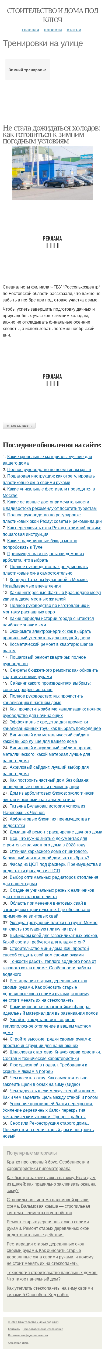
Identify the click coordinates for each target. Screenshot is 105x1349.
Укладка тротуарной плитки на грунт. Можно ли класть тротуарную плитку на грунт (50, 925)
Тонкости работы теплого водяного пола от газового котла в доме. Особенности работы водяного (49, 967)
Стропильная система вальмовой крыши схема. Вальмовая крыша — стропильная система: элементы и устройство (48, 1206)
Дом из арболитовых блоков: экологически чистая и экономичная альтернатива (48, 796)
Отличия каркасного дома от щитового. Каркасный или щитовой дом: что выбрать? (46, 854)
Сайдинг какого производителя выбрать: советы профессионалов (47, 686)
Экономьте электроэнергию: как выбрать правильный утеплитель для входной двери (47, 634)
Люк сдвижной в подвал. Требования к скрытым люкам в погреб (45, 1068)
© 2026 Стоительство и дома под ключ (33, 1322)
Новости (53, 29)
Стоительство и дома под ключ (52, 15)
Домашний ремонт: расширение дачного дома (56, 832)
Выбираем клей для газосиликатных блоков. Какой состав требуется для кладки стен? (50, 938)
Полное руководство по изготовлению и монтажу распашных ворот (46, 608)
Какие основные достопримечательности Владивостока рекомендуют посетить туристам (50, 505)
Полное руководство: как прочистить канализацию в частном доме (43, 699)
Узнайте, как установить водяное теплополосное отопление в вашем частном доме (47, 1025)
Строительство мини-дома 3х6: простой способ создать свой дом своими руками (46, 951)
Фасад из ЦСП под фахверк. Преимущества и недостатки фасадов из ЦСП (52, 867)
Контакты (14, 1329)
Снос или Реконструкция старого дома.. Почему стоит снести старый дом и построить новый (48, 1129)
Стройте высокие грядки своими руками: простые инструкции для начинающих (47, 1042)
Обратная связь (18, 1342)
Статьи (74, 29)
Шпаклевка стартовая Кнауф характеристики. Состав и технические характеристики (52, 1055)
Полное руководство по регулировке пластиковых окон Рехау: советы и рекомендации (52, 518)
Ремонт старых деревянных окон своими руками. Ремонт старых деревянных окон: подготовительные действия (48, 1228)
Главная (30, 29)
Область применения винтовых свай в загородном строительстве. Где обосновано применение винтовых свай (46, 909)
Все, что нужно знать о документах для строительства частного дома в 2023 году (45, 841)
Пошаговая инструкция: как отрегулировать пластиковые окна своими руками (49, 479)
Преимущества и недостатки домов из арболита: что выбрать (43, 556)
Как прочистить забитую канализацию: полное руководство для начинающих (52, 712)
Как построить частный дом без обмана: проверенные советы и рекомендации (46, 783)
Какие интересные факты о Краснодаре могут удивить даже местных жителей (52, 595)
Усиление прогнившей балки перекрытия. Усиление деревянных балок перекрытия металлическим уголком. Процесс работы (48, 1110)
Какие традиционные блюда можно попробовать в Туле (40, 543)
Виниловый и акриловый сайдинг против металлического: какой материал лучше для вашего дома (47, 754)
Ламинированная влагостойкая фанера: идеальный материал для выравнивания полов (50, 1009)
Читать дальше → (19, 425)
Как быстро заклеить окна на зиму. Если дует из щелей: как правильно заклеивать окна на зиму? (51, 1184)
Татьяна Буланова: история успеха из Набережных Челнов (44, 809)
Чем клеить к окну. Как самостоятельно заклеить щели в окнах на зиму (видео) (45, 1081)
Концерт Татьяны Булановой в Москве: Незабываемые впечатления (45, 582)
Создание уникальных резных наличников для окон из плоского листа (48, 893)
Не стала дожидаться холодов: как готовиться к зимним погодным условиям (51, 133)
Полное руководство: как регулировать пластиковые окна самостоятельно (45, 569)
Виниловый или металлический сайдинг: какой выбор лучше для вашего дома (46, 738)
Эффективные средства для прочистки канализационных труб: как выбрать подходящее (52, 725)
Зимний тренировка (28, 69)
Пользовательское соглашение (43, 1329)
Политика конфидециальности (28, 1335)
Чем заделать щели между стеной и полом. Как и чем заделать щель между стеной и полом (50, 1093)
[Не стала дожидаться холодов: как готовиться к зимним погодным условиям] (52, 173)
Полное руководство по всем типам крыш (49, 469)
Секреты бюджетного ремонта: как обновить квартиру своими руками (50, 673)
